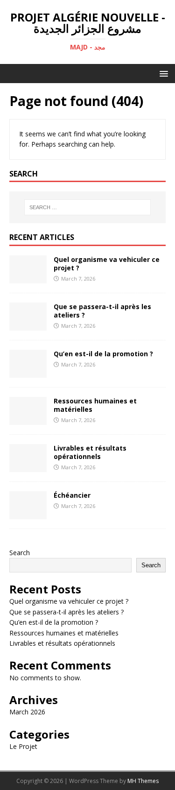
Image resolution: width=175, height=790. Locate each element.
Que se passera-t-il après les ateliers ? (102, 310)
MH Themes (143, 781)
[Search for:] (87, 207)
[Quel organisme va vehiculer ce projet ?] (28, 277)
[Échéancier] (28, 513)
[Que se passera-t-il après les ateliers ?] (28, 324)
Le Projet (23, 746)
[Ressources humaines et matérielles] (28, 419)
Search (19, 552)
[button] (162, 73)
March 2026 (27, 711)
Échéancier (72, 495)
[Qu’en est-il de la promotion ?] (28, 371)
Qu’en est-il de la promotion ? (103, 353)
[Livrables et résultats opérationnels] (28, 466)
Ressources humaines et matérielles (95, 405)
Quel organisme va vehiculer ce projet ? (107, 263)
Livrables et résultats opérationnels (90, 452)
